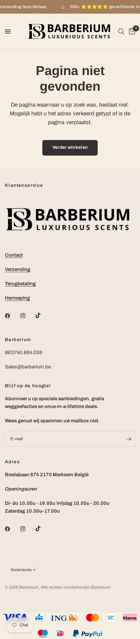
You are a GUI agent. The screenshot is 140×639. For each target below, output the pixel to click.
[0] (131, 31)
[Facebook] (12, 316)
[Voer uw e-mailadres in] (128, 439)
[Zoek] (121, 31)
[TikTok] (42, 315)
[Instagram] (27, 316)
